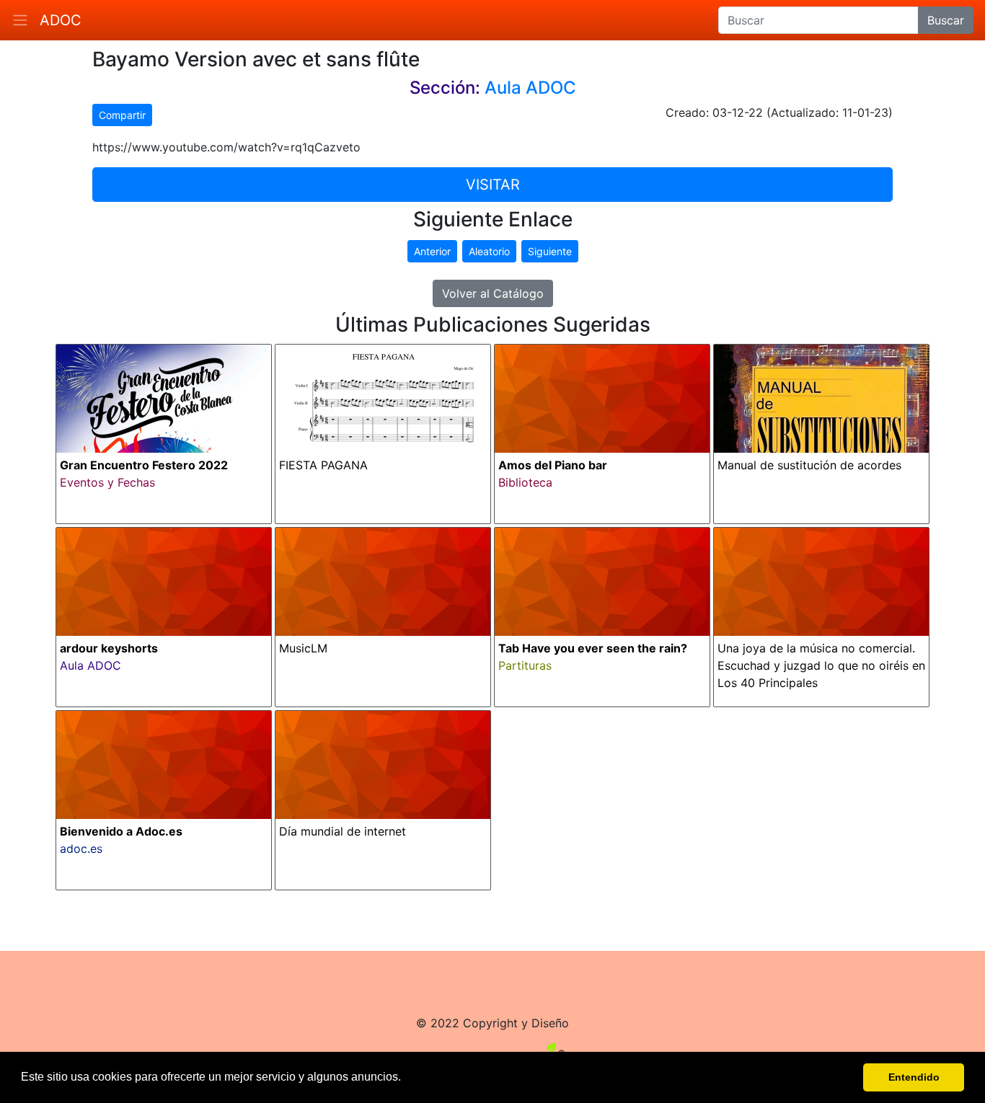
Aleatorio (489, 251)
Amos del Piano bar (552, 465)
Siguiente (550, 251)
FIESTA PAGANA (323, 465)
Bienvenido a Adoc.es (121, 831)
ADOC (60, 20)
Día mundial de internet (342, 831)
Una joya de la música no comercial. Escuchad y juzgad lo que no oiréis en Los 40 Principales (821, 665)
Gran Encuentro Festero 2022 (144, 465)
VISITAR (493, 184)
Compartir (122, 115)
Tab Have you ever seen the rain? (592, 648)
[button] (406, 1078)
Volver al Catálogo (493, 293)
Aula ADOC (530, 87)
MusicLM (303, 648)
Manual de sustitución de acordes (809, 465)
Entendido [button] (914, 1077)
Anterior (432, 251)
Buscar (945, 20)
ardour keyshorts (109, 648)
